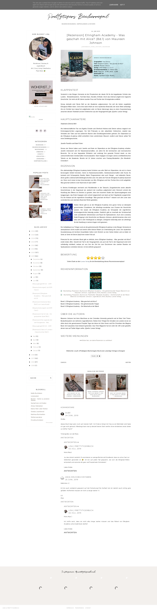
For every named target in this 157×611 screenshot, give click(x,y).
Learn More (113, 5)
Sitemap (88, 608)
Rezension (106, 47)
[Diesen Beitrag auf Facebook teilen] (97, 356)
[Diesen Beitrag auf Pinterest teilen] (99, 356)
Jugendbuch (86, 47)
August (35, 273)
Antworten (67, 438)
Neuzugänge (41, 149)
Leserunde (41, 159)
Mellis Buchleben (36, 393)
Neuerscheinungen (40, 147)
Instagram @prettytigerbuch (79, 572)
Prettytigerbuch (13, 608)
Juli (34, 277)
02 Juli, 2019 (75, 449)
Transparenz (79, 608)
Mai (34, 336)
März (34, 343)
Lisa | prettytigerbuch (81, 446)
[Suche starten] (51, 378)
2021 (32, 249)
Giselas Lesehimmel (37, 411)
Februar (35, 347)
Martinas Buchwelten (38, 414)
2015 (32, 365)
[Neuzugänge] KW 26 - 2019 (42, 284)
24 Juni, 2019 (71, 416)
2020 (33, 252)
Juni (34, 280)
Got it (122, 5)
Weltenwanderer (36, 417)
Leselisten (40, 156)
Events (41, 154)
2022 (33, 245)
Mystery (99, 47)
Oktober (36, 266)
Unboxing (40, 152)
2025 (33, 235)
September (37, 270)
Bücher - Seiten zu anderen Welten (40, 399)
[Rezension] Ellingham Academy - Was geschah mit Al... (42, 296)
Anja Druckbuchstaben (78, 477)
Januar (35, 350)
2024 (33, 238)
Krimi (93, 47)
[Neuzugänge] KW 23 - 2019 (42, 326)
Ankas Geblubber (37, 406)
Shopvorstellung (41, 161)
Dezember (36, 259)
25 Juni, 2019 (71, 480)
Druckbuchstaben (37, 420)
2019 (32, 256)
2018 (32, 355)
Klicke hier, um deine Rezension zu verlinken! (97, 340)
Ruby (68, 413)
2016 (32, 362)
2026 (33, 231)
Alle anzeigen (49, 422)
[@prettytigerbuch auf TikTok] (44, 130)
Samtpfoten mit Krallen (38, 403)
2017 (32, 358)
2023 (33, 242)
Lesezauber (35, 396)
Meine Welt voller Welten (39, 409)
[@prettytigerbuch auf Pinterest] (36, 130)
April (34, 340)
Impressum (70, 608)
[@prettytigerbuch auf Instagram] (40, 130)
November (36, 263)
